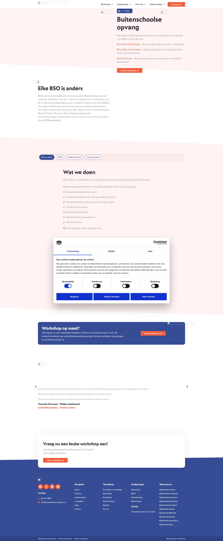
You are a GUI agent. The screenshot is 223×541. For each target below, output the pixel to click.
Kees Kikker (135, 49)
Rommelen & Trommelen (128, 44)
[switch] (97, 286)
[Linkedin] (52, 486)
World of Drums (124, 58)
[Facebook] (40, 486)
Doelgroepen (123, 4)
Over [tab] (150, 251)
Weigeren (74, 296)
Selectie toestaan (111, 296)
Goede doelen (156, 4)
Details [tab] (111, 251)
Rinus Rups (122, 49)
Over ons (139, 4)
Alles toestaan (148, 296)
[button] (35, 386)
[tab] (46, 157)
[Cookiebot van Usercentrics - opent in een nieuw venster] (155, 243)
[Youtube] (58, 486)
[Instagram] (46, 486)
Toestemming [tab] (73, 251)
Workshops (105, 4)
